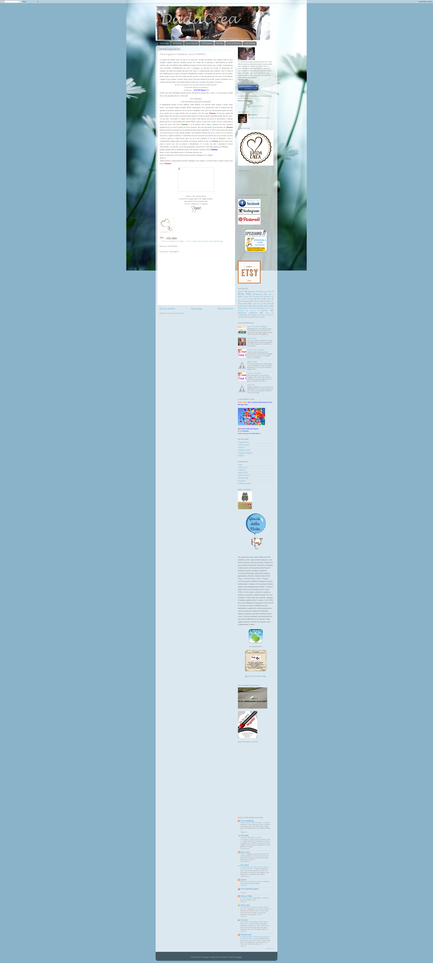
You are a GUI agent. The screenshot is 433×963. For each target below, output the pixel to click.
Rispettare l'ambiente (247, 313)
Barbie (240, 291)
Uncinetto (259, 317)
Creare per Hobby (246, 896)
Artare (240, 465)
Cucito (259, 299)
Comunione (256, 297)
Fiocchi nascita (259, 301)
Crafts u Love (242, 467)
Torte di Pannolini (233, 43)
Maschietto (267, 304)
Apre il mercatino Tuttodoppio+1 (257, 327)
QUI (239, 431)
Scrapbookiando (243, 478)
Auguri (194, 241)
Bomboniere (177, 43)
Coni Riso (241, 299)
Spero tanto (251, 385)
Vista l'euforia (251, 338)
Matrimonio (243, 306)
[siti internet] (248, 90)
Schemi (267, 313)
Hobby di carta (242, 473)
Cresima (250, 299)
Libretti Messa (256, 304)
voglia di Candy (252, 362)
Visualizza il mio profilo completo (259, 118)
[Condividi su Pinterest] (176, 238)
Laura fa (243, 880)
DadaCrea (253, 115)
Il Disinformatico (245, 935)
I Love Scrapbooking (246, 821)
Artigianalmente (243, 442)
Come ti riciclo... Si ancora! (255, 350)
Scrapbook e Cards (244, 450)
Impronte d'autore (244, 475)
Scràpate (241, 456)
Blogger (239, 957)
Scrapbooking (242, 315)
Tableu (263, 315)
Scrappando (241, 481)
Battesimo (251, 292)
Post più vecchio (225, 308)
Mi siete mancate (246, 898)
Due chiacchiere (202, 241)
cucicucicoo (244, 920)
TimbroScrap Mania (244, 483)
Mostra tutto (269, 949)
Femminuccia (243, 301)
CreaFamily (241, 470)
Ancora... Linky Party (254, 373)
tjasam (225, 957)
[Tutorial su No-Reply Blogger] (255, 676)
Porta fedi (268, 308)
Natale (266, 306)
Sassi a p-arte (245, 852)
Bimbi (241, 294)
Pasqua (258, 308)
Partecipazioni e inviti (245, 308)
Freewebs (241, 447)
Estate (242, 854)
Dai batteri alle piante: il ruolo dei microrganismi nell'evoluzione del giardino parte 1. (255, 839)
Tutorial (249, 317)
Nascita (256, 306)
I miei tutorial (249, 43)
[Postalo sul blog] (169, 238)
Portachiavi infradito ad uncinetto (251, 882)
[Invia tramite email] (167, 238)
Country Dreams (243, 445)
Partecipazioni (206, 43)
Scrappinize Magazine (245, 453)
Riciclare (264, 310)
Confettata (267, 297)
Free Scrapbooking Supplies (249, 889)
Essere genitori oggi (215, 241)
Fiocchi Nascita (191, 43)
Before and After (265, 292)
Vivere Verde (244, 835)
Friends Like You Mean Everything (251, 823)
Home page (164, 43)
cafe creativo (244, 865)
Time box (219, 43)
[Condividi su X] (171, 238)
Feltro (269, 299)
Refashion (241, 311)
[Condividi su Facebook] (174, 238)
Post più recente (167, 308)
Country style (244, 905)
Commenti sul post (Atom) (175, 313)
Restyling (253, 311)
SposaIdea (254, 315)
